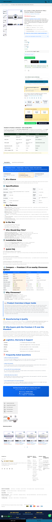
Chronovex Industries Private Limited (33, 13)
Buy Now (43, 61)
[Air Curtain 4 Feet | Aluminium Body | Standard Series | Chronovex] (32, 436)
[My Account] (48, 1)
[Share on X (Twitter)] (29, 97)
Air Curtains (30, 95)
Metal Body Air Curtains (22, 490)
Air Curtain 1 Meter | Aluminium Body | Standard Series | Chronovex (20, 443)
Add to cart (34, 61)
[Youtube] (7, 468)
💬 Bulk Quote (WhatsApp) (30, 123)
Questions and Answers (18, 162)
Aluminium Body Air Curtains (37, 95)
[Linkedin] (12, 468)
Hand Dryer (13, 488)
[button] (25, 447)
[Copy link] (41, 98)
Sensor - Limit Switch (14, 494)
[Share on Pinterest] (32, 97)
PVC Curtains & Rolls (30, 488)
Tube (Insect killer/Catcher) (31, 494)
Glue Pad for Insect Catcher (42, 494)
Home (3, 4)
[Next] (5, 36)
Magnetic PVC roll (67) (46, 469)
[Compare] (29, 71)
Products (6, 4)
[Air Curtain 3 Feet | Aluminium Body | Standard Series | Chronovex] (43, 436)
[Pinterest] (9, 468)
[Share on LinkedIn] (34, 97)
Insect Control (23, 488)
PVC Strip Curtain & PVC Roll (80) (46, 465)
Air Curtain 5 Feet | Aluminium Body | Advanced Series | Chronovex (7, 443)
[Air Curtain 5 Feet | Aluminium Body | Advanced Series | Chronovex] (9, 436)
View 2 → (5, 176)
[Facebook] (2, 468)
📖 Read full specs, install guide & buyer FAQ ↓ (36, 33)
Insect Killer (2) (45, 462)
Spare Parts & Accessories (39, 488)
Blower (6, 495)
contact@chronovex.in (5, 465)
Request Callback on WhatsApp (36, 81)
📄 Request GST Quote (43, 123)
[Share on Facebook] (27, 97)
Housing (3, 495)
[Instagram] (4, 468)
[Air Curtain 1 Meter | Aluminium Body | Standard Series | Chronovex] (20, 436)
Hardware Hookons (22, 494)
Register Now (45, 89)
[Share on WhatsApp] (36, 97)
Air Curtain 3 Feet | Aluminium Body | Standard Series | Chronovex (43, 443)
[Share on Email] (38, 97)
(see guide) (23, 518)
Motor (10, 495)
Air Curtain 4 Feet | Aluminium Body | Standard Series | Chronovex (31, 443)
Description (7, 162)
